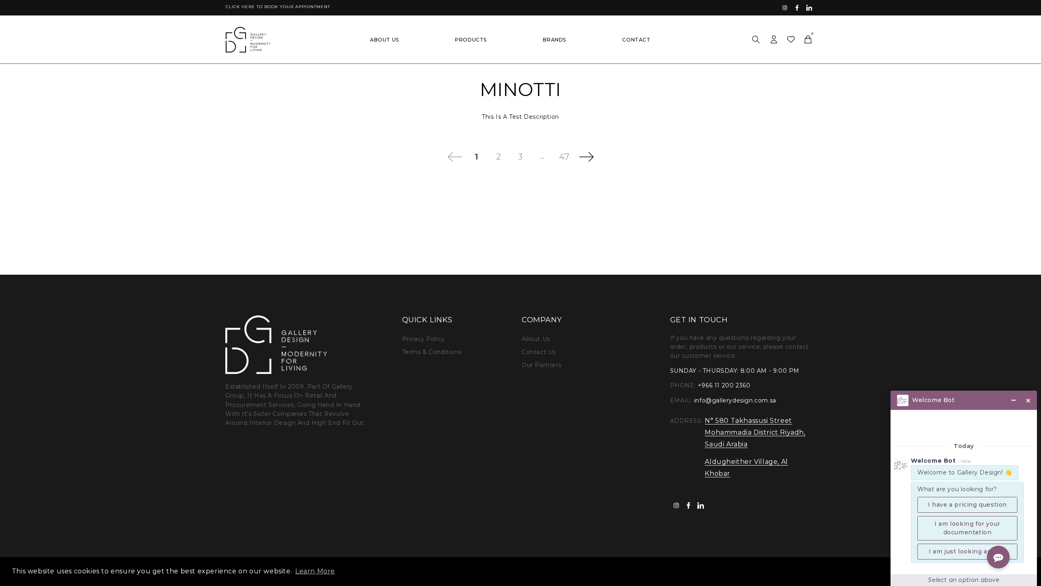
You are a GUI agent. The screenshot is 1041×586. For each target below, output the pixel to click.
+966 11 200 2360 (724, 385)
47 (564, 157)
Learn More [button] (315, 571)
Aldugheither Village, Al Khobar (746, 467)
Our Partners (541, 365)
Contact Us (539, 352)
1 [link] (477, 157)
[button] (756, 39)
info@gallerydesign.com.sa (735, 400)
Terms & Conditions (432, 352)
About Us (536, 339)
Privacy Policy (423, 339)
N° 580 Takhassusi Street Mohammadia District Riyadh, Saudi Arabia (755, 432)
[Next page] (586, 157)
